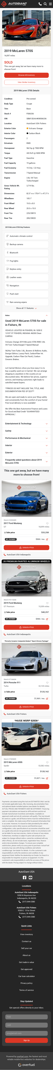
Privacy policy (26, 983)
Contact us (26, 941)
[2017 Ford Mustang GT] (26, 498)
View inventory (26, 934)
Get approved (26, 969)
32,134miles (43, 686)
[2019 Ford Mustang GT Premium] (26, 578)
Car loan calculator (26, 976)
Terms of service (26, 990)
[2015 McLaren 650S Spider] (26, 737)
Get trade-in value (26, 962)
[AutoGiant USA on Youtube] (29, 877)
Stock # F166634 (10, 679)
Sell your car (26, 948)
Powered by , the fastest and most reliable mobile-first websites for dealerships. (26, 1058)
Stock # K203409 (10, 520)
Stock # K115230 (10, 600)
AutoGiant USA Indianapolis (16, 555)
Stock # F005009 (10, 759)
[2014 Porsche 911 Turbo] (26, 657)
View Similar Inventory (26, 82)
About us (26, 955)
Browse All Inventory (26, 75)
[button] (40, 3)
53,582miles (43, 766)
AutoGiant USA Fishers (14, 714)
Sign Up (27, 1040)
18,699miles (43, 527)
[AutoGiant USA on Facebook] (23, 877)
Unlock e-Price (28, 548)
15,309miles (43, 606)
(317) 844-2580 (28, 902)
